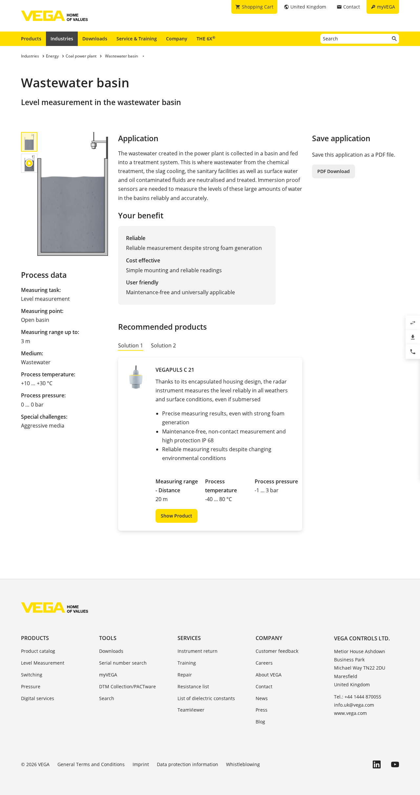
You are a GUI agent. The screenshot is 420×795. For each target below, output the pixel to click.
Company (176, 38)
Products (31, 38)
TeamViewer (191, 710)
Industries (62, 38)
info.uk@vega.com (354, 705)
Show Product (176, 516)
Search (106, 698)
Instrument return (198, 651)
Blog (260, 721)
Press (261, 710)
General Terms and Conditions (91, 764)
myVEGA (108, 675)
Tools (107, 638)
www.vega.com (350, 713)
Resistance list (193, 686)
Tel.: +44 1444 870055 (357, 697)
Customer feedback (277, 651)
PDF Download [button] (333, 171)
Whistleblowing (243, 764)
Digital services (37, 698)
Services (189, 638)
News (262, 698)
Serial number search (123, 663)
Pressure (30, 686)
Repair (185, 675)
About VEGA (269, 675)
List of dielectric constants (206, 698)
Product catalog (38, 651)
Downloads (94, 38)
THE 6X (206, 38)
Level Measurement (42, 663)
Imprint (141, 764)
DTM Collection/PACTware (127, 686)
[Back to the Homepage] (54, 607)
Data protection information (187, 764)
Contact (264, 686)
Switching (31, 675)
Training (187, 663)
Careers (264, 663)
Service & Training (136, 38)
